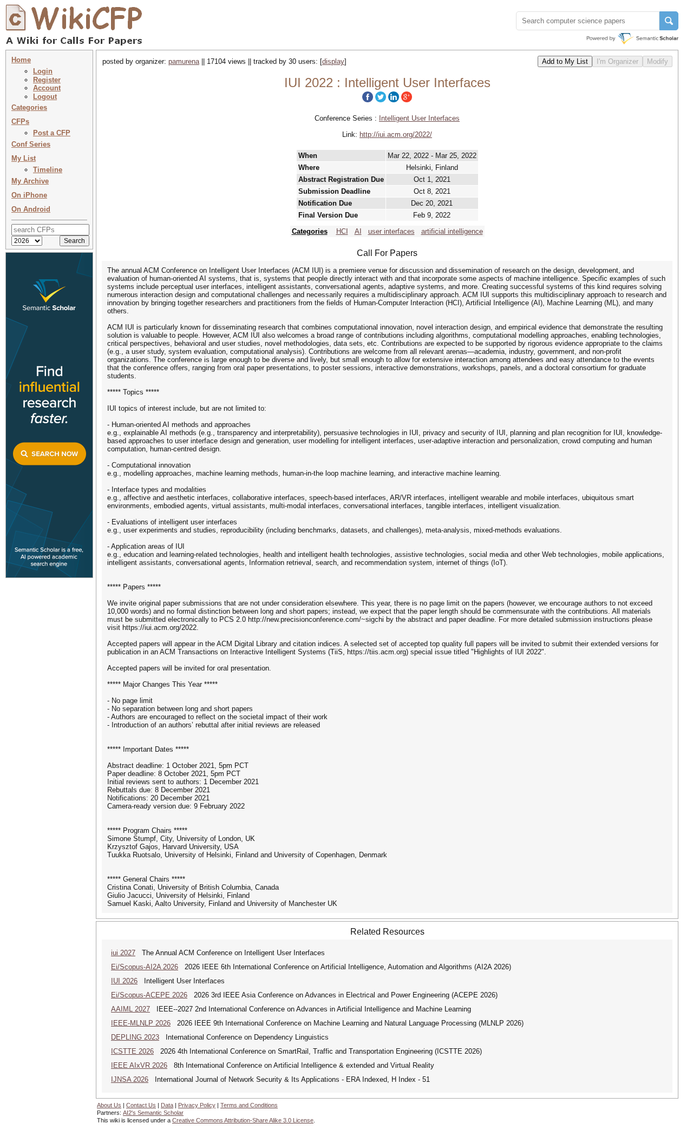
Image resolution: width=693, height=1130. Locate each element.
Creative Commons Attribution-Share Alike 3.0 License (242, 1120)
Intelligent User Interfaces (419, 118)
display (333, 61)
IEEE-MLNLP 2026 (141, 1023)
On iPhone (29, 195)
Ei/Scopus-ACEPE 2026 (149, 995)
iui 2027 (123, 953)
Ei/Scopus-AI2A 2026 (144, 967)
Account (47, 88)
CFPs (20, 121)
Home (21, 60)
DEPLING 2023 (135, 1037)
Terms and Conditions (249, 1105)
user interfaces (391, 231)
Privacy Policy (196, 1105)
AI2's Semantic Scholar (153, 1112)
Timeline (47, 170)
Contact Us (141, 1105)
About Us (109, 1105)
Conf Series (30, 144)
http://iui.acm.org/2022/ (395, 134)
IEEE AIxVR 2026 (139, 1065)
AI (358, 231)
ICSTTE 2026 (132, 1051)
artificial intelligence (452, 231)
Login (43, 71)
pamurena (183, 61)
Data (167, 1105)
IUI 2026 (124, 981)
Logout (45, 97)
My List (23, 158)
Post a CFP (51, 133)
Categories (29, 107)
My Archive (30, 181)
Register (47, 80)
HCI (342, 231)
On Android (30, 209)
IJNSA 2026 (129, 1079)
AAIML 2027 (130, 1009)
